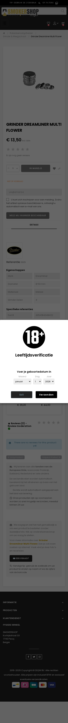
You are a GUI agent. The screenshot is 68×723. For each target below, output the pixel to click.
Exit (21, 394)
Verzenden (46, 394)
